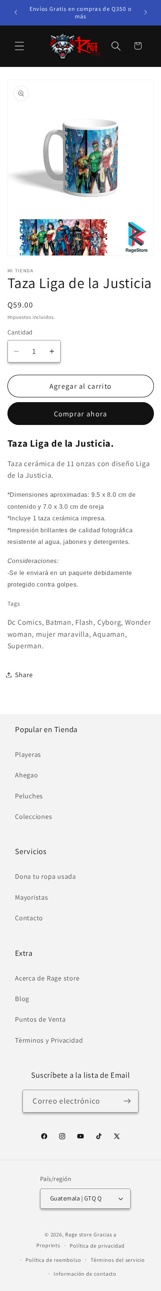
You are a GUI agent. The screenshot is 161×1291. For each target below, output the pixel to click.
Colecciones (33, 816)
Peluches (29, 795)
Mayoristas (31, 897)
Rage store (78, 1234)
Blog (22, 998)
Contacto (29, 917)
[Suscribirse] (127, 1101)
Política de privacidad (97, 1245)
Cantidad (20, 332)
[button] (19, 45)
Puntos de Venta (40, 1019)
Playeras (28, 754)
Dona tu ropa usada (45, 876)
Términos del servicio (118, 1259)
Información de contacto (85, 1273)
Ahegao (26, 774)
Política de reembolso (53, 1259)
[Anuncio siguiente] (145, 12)
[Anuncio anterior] (15, 12)
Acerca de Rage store (47, 977)
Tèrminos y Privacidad (49, 1039)
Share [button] (24, 674)
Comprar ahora (80, 414)
